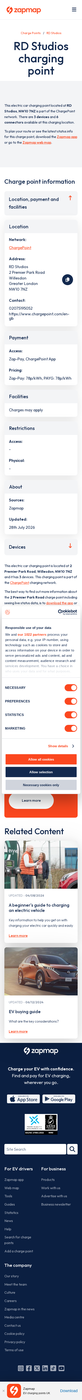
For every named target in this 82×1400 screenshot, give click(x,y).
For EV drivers (18, 1168)
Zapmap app (67, 136)
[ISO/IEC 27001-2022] (41, 1124)
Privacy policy (14, 1342)
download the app (59, 603)
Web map (11, 1188)
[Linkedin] (45, 1368)
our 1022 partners (32, 634)
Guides (9, 1204)
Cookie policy (14, 1333)
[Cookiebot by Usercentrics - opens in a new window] (58, 612)
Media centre (14, 1317)
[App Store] (23, 1099)
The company (18, 1265)
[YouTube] (61, 1368)
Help (7, 1229)
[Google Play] (58, 1099)
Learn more (31, 800)
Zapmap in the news (19, 1309)
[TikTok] (53, 1368)
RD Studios (54, 33)
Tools (8, 1196)
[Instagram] (21, 1368)
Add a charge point (18, 1251)
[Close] (3, 1391)
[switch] (71, 701)
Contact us (12, 1325)
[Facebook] (29, 1368)
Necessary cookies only (41, 785)
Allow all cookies (41, 759)
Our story (11, 1276)
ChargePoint (20, 247)
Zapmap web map (37, 142)
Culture (9, 1292)
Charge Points (31, 33)
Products (48, 1179)
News (8, 1220)
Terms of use (14, 1350)
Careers (10, 1301)
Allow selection (41, 772)
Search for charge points (17, 1240)
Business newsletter (56, 1204)
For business (53, 1168)
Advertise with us (54, 1196)
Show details (58, 746)
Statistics (11, 1212)
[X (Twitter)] (37, 1368)
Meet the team (15, 1284)
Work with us (50, 1188)
